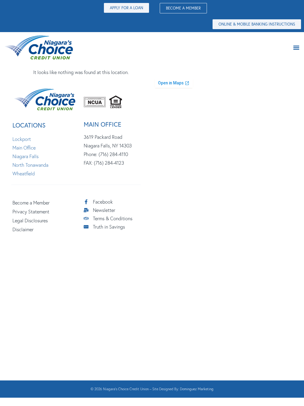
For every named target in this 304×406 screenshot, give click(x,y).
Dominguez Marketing (196, 389)
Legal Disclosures (30, 221)
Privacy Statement (30, 212)
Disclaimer (23, 229)
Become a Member (31, 203)
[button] (296, 47)
